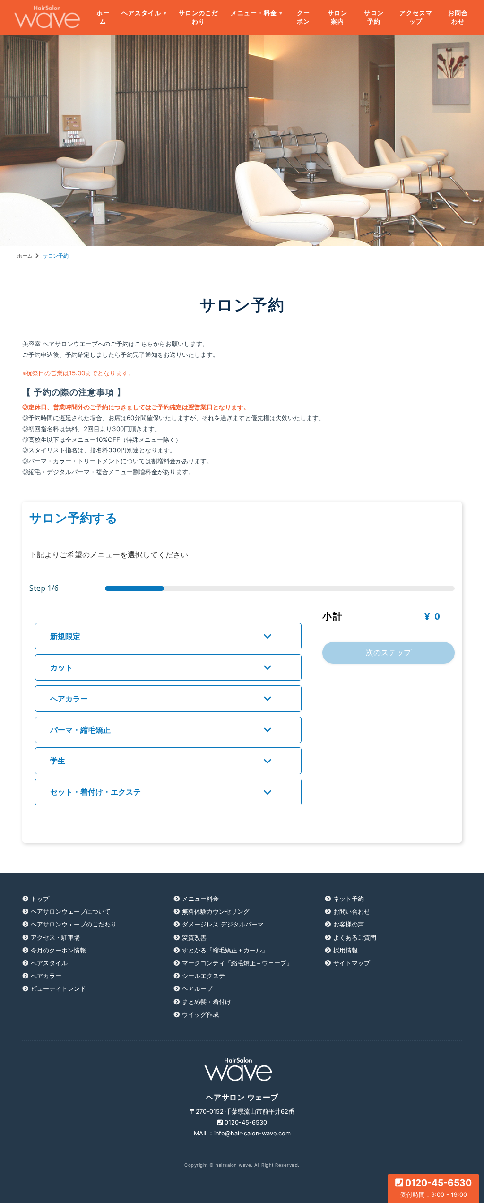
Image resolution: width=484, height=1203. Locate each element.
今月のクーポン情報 (58, 950)
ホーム (103, 17)
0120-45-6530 (436, 1187)
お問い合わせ (351, 911)
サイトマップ (351, 963)
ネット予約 (348, 898)
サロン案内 (337, 17)
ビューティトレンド (58, 988)
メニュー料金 (200, 898)
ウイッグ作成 (200, 1014)
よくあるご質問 (354, 937)
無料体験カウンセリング (216, 911)
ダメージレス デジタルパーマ (223, 924)
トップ (40, 898)
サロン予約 (374, 17)
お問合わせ (458, 17)
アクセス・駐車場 (55, 937)
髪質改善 (194, 937)
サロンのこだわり (198, 17)
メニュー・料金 (254, 13)
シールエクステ (203, 975)
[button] (168, 636)
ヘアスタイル (141, 13)
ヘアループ (197, 988)
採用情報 (345, 950)
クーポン (303, 17)
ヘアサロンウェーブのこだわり (74, 924)
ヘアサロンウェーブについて (71, 911)
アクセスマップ (415, 17)
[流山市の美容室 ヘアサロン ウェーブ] (41, 17)
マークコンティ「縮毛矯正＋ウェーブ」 (237, 963)
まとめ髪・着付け (206, 1001)
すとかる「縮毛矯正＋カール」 (225, 950)
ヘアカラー (46, 975)
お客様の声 (348, 924)
